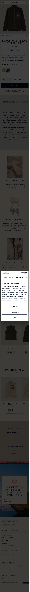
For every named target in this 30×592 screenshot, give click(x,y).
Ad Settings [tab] (19, 277)
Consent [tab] (4, 277)
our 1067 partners (12, 286)
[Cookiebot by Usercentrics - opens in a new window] (20, 273)
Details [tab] (11, 277)
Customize (13, 312)
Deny (14, 317)
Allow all (14, 306)
